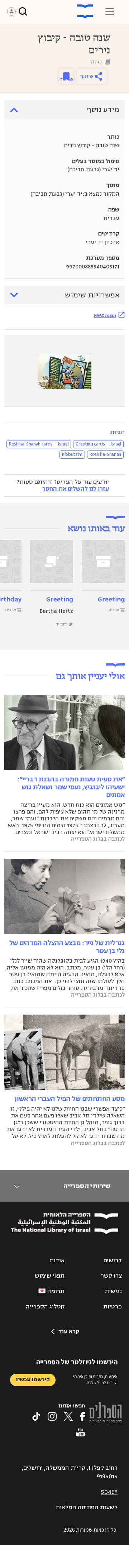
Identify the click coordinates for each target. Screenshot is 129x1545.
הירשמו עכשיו (33, 1379)
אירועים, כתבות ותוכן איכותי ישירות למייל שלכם (95, 1379)
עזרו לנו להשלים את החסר (75, 488)
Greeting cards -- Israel (98, 444)
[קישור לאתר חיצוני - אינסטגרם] (52, 1416)
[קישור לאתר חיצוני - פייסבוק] (82, 1416)
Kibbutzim (72, 454)
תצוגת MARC (105, 315)
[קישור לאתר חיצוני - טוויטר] (68, 1416)
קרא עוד (68, 1331)
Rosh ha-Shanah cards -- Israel (39, 444)
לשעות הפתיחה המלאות (87, 1507)
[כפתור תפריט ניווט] (110, 11)
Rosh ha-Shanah (105, 454)
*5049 (109, 1492)
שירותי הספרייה (86, 1186)
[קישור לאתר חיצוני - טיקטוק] (36, 1416)
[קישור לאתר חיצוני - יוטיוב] (80, 1432)
